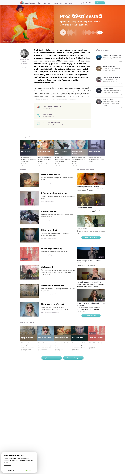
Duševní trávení (108, 88)
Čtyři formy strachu (84, 208)
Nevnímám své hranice (77, 152)
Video (49, 3)
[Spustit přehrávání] (63, 32)
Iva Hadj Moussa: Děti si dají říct (89, 282)
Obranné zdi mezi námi (52, 285)
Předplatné (100, 3)
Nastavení (11, 470)
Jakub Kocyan (24, 59)
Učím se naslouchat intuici (111, 77)
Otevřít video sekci (91, 315)
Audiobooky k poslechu (85, 170)
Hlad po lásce (25, 151)
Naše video (80, 244)
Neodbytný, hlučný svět (53, 304)
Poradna (55, 3)
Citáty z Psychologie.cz (73, 358)
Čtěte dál (23, 170)
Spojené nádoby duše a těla (112, 55)
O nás (70, 3)
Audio (44, 3)
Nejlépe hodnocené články (51, 358)
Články (39, 3)
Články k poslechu (102, 50)
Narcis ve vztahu (44, 151)
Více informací (7, 465)
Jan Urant (9, 41)
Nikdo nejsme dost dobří (61, 152)
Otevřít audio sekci (91, 237)
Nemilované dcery (109, 66)
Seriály (61, 3)
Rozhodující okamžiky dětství (88, 187)
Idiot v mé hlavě (108, 100)
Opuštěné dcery (94, 151)
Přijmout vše (27, 470)
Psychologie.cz (27, 2)
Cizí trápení (47, 267)
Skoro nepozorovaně (51, 248)
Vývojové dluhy (83, 229)
